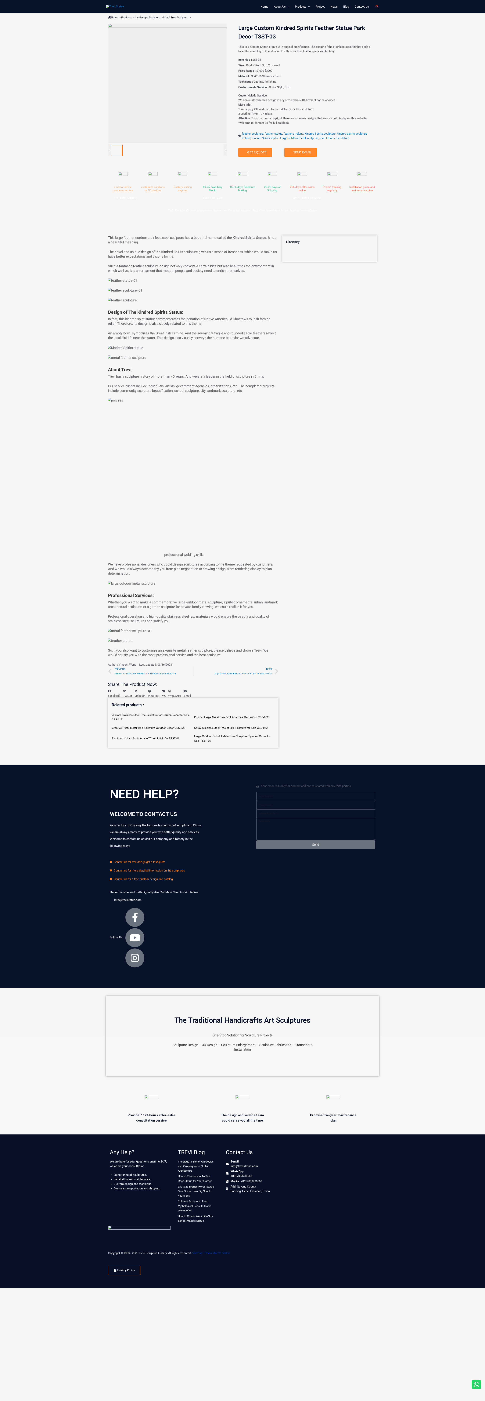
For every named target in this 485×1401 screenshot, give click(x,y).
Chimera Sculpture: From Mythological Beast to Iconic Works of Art (194, 1206)
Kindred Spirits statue (265, 138)
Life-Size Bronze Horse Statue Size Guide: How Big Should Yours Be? (196, 1191)
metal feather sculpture (334, 138)
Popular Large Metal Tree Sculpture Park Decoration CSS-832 (231, 717)
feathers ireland (293, 133)
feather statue (273, 133)
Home (114, 17)
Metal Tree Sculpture (175, 17)
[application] (287, 6)
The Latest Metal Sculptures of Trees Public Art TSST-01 (145, 738)
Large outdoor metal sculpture (299, 138)
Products (126, 17)
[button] (114, 693)
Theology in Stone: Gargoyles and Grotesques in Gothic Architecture (196, 1166)
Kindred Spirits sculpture (320, 133)
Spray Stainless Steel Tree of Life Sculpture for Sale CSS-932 (231, 727)
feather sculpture (252, 133)
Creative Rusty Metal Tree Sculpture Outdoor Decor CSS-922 (148, 727)
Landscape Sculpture (147, 17)
